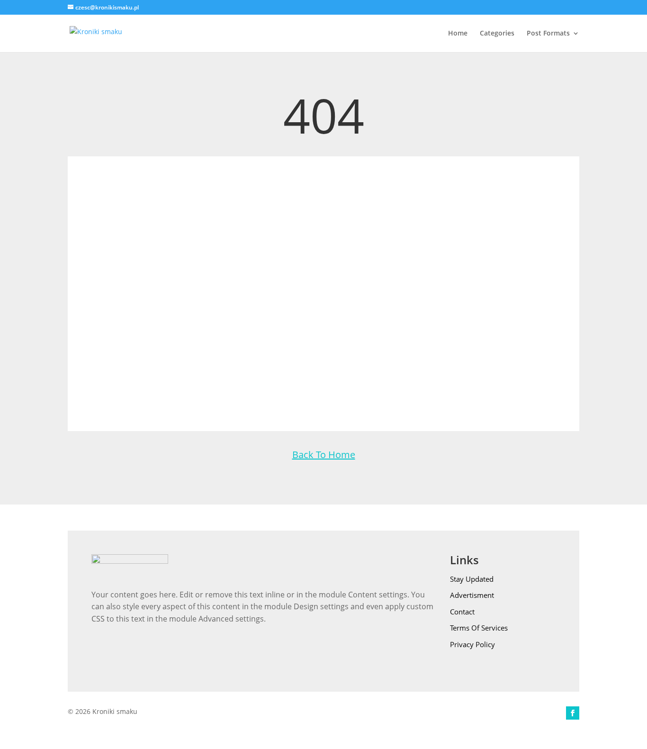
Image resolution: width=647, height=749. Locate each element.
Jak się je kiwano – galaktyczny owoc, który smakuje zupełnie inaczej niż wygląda (323, 209)
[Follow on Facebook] (572, 713)
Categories (497, 33)
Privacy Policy (472, 644)
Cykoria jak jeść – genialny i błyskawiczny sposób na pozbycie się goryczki (323, 361)
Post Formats (548, 33)
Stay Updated (472, 579)
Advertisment (472, 595)
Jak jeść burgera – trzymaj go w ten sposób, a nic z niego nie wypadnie (323, 285)
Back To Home (323, 454)
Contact (462, 611)
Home (457, 33)
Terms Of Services (479, 627)
